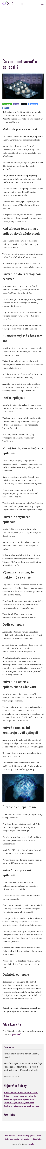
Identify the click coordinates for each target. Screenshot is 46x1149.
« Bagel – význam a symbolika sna (19, 1011)
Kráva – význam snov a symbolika (20, 1096)
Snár (31, 1144)
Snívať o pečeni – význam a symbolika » (21, 1008)
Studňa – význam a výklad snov (19, 1102)
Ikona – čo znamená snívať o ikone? (21, 1092)
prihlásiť (16, 1034)
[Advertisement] (23, 32)
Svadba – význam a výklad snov (19, 1099)
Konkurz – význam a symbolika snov (21, 1106)
